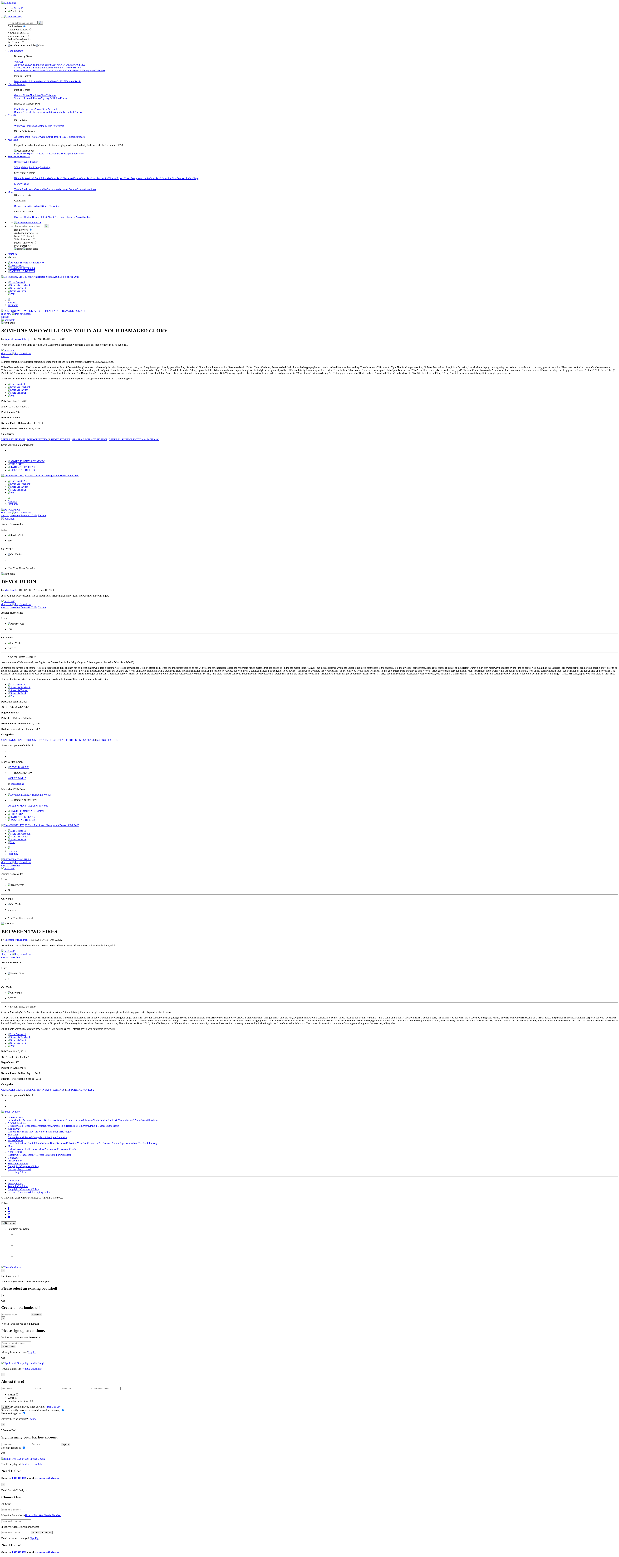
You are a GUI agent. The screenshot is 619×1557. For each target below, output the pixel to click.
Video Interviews (17, 36)
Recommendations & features (62, 189)
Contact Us (13, 1180)
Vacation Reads (73, 81)
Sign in (6, 1407)
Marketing (45, 167)
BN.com (42, 515)
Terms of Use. (53, 1406)
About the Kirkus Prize (46, 125)
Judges (81, 136)
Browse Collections (24, 206)
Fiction (30, 64)
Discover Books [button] (16, 1117)
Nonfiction (46, 67)
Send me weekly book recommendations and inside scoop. (31, 1410)
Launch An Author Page (79, 217)
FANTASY (59, 1089)
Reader (12, 1394)
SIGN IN (19, 8)
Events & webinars (86, 189)
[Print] (11, 293)
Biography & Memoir (63, 67)
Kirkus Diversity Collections (22, 1149)
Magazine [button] (13, 139)
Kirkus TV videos (97, 1125)
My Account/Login (67, 1149)
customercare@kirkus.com (47, 1478)
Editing (25, 167)
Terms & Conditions (18, 1163)
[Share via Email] (17, 291)
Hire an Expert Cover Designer (124, 178)
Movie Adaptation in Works (28, 805)
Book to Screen (22, 112)
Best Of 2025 (58, 81)
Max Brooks (11, 590)
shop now (6, 313)
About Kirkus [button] (15, 1152)
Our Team (20, 1154)
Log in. (32, 1352)
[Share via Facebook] (19, 285)
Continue (36, 1314)
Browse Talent (39, 217)
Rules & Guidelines (68, 136)
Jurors (61, 125)
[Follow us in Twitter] (9, 1211)
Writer (11, 1397)
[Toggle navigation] (2, 17)
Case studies (40, 189)
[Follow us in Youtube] (9, 1217)
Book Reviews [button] (15, 50)
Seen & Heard (49, 109)
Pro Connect (14, 42)
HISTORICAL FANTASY (80, 1089)
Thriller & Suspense (44, 64)
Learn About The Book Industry (141, 1143)
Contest (29, 1154)
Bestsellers (19, 81)
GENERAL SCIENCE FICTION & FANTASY (134, 439)
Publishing (34, 167)
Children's (100, 70)
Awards (38, 109)
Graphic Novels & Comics (59, 70)
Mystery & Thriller (50, 98)
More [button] (10, 192)
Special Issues (35, 153)
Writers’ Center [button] (15, 1140)
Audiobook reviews (18, 29)
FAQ (36, 1154)
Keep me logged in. (11, 1413)
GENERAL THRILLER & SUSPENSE (74, 740)
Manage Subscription (63, 153)
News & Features (17, 32)
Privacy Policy (15, 1160)
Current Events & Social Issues (30, 70)
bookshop (15, 515)
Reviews (12, 302)
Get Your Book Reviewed (60, 178)
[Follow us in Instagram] (9, 1214)
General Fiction (22, 95)
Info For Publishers (61, 1154)
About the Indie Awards (26, 136)
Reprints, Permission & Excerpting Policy (19, 1171)
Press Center (45, 1154)
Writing (18, 167)
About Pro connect (57, 217)
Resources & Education (26, 162)
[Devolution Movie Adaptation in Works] (29, 794)
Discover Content (23, 217)
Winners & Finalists (24, 125)
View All (18, 61)
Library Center (21, 183)
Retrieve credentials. (32, 1368)
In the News (36, 112)
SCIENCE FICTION (38, 439)
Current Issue (21, 153)
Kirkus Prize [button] (14, 1128)
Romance (80, 64)
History (78, 67)
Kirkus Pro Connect (47, 1149)
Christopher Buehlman (16, 939)
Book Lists (24, 1125)
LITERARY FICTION (13, 439)
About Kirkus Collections (47, 206)
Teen (43, 95)
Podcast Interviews (18, 39)
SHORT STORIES (60, 439)
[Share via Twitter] (18, 288)
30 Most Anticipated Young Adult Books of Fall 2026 (52, 276)
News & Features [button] (16, 84)
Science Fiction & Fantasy (27, 67)
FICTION (13, 305)
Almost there (9, 1346)
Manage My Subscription (44, 1137)
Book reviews (15, 26)
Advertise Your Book (151, 178)
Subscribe (79, 153)
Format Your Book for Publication (91, 178)
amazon (5, 316)
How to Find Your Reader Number (43, 1515)
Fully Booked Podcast (71, 112)
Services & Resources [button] (19, 156)
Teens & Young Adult (84, 70)
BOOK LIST (17, 276)
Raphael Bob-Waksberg (17, 339)
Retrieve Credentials (41, 1532)
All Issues (47, 153)
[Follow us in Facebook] (8, 1208)
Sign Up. (34, 1538)
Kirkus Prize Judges (61, 1131)
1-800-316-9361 (19, 1478)
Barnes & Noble (28, 515)
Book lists (30, 81)
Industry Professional (19, 1401)
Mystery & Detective (64, 64)
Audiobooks (20, 64)
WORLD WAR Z (17, 778)
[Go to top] (8, 1223)
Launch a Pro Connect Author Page (106, 1143)
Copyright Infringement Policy (23, 1166)
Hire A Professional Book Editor (30, 178)
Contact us (13, 1157)
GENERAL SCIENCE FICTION (89, 439)
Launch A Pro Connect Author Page (180, 178)
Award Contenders (48, 136)
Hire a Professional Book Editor (24, 1143)
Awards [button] (12, 115)
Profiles (18, 109)
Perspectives (28, 109)
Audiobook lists (43, 81)
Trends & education (24, 189)
